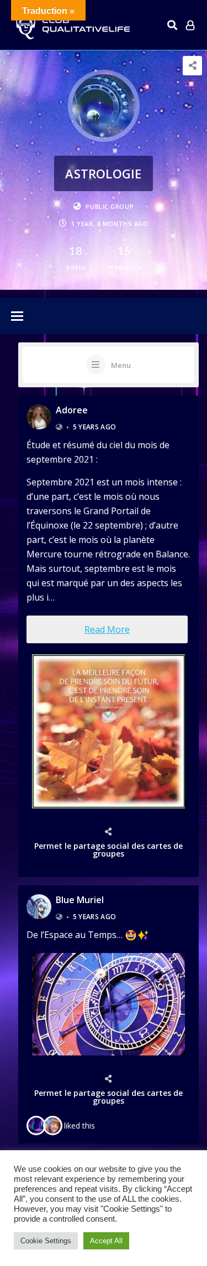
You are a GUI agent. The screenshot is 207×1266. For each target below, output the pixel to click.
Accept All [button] (106, 1241)
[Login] (190, 25)
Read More (107, 629)
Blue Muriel (80, 900)
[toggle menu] (17, 316)
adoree (72, 410)
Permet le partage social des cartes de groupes (108, 849)
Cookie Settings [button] (45, 1241)
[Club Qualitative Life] (71, 25)
